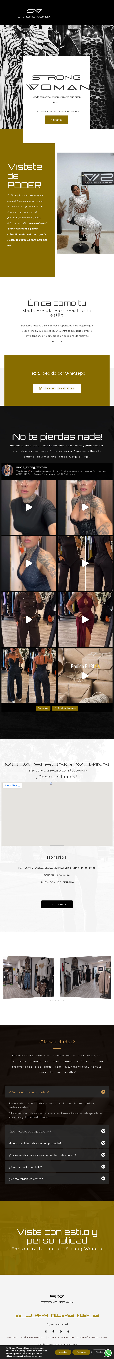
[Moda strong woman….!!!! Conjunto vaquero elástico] (28, 563)
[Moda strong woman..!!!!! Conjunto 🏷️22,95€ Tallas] (85, 563)
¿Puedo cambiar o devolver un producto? (35, 1143)
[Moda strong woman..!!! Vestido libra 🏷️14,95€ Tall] (85, 619)
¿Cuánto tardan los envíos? (26, 1179)
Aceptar (63, 1352)
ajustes (38, 1356)
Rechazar (81, 1352)
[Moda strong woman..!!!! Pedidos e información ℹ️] (28, 507)
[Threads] (68, 1331)
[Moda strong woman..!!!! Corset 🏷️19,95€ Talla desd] (85, 507)
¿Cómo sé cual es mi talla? (25, 1167)
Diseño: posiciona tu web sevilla (58, 1344)
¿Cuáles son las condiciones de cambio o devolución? (42, 1155)
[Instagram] (46, 1331)
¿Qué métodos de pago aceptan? (30, 1131)
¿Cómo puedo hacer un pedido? (29, 1092)
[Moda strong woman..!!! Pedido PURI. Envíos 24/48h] (85, 675)
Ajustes (99, 1352)
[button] (4, 976)
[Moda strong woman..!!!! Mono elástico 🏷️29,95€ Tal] (28, 675)
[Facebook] (60, 1331)
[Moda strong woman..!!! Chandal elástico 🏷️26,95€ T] (28, 619)
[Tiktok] (53, 1331)
